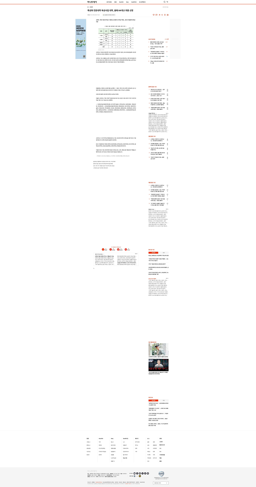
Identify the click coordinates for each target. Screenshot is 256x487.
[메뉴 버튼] (167, 2)
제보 (160, 458)
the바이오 (134, 2)
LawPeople (113, 458)
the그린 (125, 458)
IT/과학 (148, 454)
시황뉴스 (88, 442)
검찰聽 (112, 454)
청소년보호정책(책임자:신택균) (108, 482)
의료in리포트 (125, 448)
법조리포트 (113, 445)
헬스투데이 (125, 454)
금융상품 (88, 448)
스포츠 (161, 441)
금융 (148, 442)
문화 (154, 451)
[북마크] (165, 15)
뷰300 (100, 454)
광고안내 (120, 482)
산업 (148, 445)
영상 (160, 448)
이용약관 (116, 482)
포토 (160, 451)
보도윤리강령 (142, 482)
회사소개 (89, 482)
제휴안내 (124, 482)
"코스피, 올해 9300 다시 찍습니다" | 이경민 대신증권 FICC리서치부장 (158, 373)
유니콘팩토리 (142, 2)
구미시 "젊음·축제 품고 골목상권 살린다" (157, 264)
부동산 (148, 451)
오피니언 (155, 458)
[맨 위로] (253, 481)
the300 (121, 2)
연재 (136, 448)
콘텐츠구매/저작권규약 (131, 482)
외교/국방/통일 (102, 448)
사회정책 (91, 7)
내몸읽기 (125, 445)
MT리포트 (109, 2)
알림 (160, 461)
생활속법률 (113, 448)
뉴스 (124, 442)
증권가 (88, 454)
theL (127, 2)
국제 (154, 454)
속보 (148, 461)
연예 (160, 438)
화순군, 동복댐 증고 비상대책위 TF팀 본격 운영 (159, 255)
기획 (136, 451)
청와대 (100, 445)
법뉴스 (112, 442)
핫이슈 (136, 445)
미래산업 (149, 458)
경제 (154, 442)
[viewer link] (132, 47)
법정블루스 (113, 451)
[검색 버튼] (164, 2)
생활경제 (155, 445)
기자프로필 (162, 454)
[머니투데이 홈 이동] (92, 471)
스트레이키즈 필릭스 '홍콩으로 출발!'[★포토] (158, 356)
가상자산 (88, 451)
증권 (115, 2)
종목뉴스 (88, 445)
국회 (100, 442)
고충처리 (137, 482)
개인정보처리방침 (98, 482)
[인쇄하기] (168, 15)
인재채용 (93, 482)
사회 (148, 448)
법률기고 (113, 461)
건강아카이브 (126, 451)
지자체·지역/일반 (102, 451)
